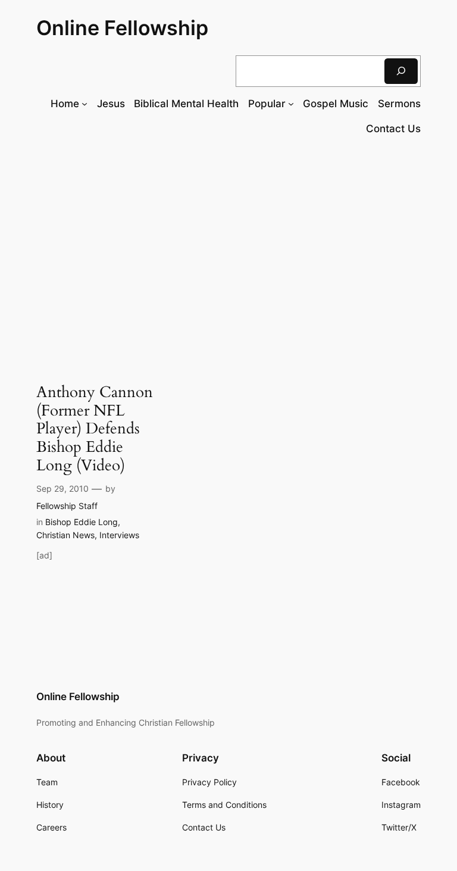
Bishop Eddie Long (81, 522)
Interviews (119, 535)
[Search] (401, 71)
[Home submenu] (84, 104)
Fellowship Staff (67, 506)
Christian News (65, 535)
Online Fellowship (122, 27)
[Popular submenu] (291, 104)
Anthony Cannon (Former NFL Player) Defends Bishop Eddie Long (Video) (94, 429)
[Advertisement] (228, 243)
